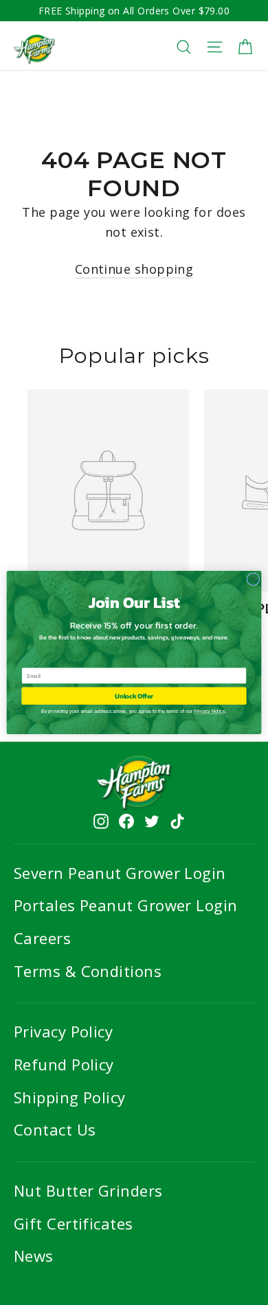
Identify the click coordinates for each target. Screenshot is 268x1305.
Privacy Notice (209, 711)
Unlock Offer (134, 696)
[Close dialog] (253, 579)
